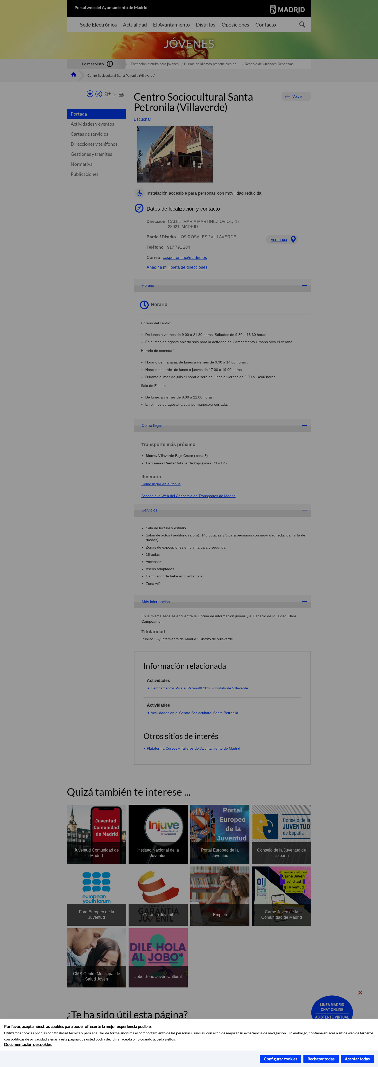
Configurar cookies (280, 1058)
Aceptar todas (357, 1058)
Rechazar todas (321, 1058)
